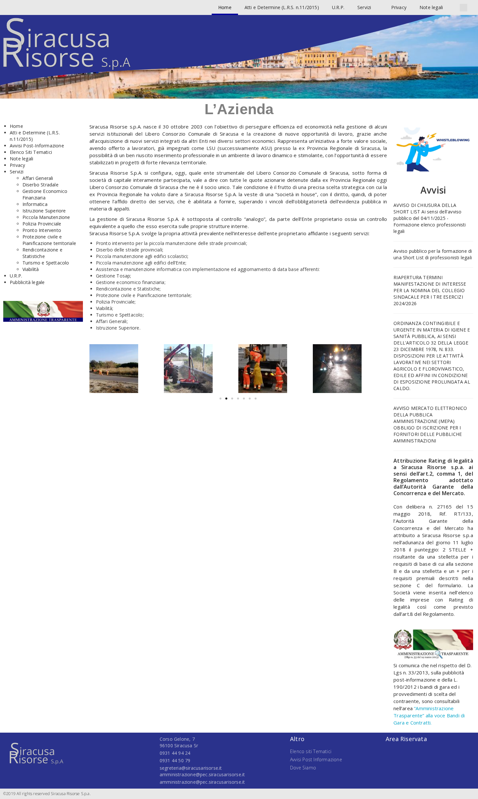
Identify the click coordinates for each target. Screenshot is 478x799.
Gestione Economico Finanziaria (45, 194)
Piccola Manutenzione (46, 217)
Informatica (34, 204)
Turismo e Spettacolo (45, 263)
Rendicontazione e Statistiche (42, 253)
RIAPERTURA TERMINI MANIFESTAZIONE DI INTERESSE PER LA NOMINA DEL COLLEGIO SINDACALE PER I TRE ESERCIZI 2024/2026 (429, 290)
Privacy (398, 7)
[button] (463, 7)
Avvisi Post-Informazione (37, 145)
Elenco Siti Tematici (31, 152)
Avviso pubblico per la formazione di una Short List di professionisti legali (432, 254)
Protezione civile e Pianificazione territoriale (49, 240)
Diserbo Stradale (40, 185)
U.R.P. (338, 7)
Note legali (431, 7)
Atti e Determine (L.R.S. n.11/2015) (282, 7)
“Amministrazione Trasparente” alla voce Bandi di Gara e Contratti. (429, 715)
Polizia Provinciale (41, 224)
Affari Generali (37, 178)
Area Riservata (406, 739)
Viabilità (30, 269)
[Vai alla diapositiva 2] (226, 399)
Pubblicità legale (27, 282)
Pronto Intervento (41, 230)
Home (225, 7)
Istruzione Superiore (44, 211)
